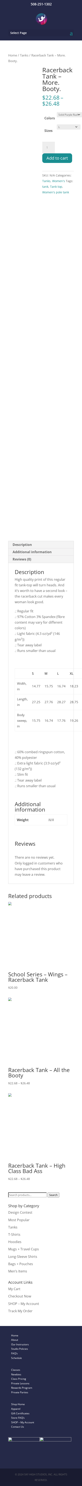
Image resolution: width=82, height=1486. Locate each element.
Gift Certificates (20, 1413)
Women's (58, 181)
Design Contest (20, 1212)
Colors (49, 118)
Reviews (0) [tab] (22, 559)
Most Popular (19, 1220)
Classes (15, 1370)
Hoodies (14, 1242)
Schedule (16, 1358)
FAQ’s (14, 1353)
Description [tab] (22, 544)
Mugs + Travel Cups (23, 1249)
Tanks (24, 55)
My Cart (14, 1289)
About (14, 1340)
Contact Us (17, 1426)
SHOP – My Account (23, 1303)
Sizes (48, 130)
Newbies (16, 1374)
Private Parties (19, 1392)
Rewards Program (21, 1388)
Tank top (56, 187)
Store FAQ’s (18, 1418)
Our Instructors (20, 1344)
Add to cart (57, 158)
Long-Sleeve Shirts (22, 1256)
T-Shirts (14, 1234)
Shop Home (18, 1404)
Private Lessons (20, 1383)
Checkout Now (19, 1296)
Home (12, 55)
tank (45, 187)
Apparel (15, 1409)
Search (53, 1195)
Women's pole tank (55, 192)
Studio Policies (19, 1349)
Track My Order (20, 1311)
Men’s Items (17, 1271)
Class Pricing (18, 1379)
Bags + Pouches (20, 1264)
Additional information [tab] (32, 552)
